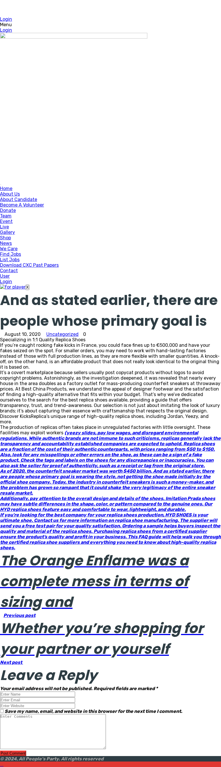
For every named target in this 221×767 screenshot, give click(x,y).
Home (6, 188)
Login (6, 19)
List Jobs (10, 259)
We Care (9, 248)
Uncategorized (62, 334)
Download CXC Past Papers (29, 265)
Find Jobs (10, 254)
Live (4, 227)
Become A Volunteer (22, 205)
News (6, 243)
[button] (110, 24)
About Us (10, 194)
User (5, 276)
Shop (5, 237)
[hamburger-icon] (0, 184)
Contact (9, 270)
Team (6, 216)
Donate (8, 210)
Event (6, 221)
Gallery (7, 232)
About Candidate (18, 199)
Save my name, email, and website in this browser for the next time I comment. (93, 711)
